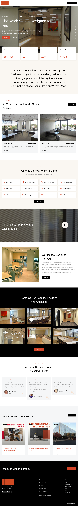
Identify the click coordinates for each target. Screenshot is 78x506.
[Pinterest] (75, 32)
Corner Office (8, 143)
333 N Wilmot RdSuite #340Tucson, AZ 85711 (43, 490)
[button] (32, 143)
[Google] (75, 38)
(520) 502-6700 (42, 482)
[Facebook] (75, 27)
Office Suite (45, 143)
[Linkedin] (75, 29)
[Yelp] (75, 35)
